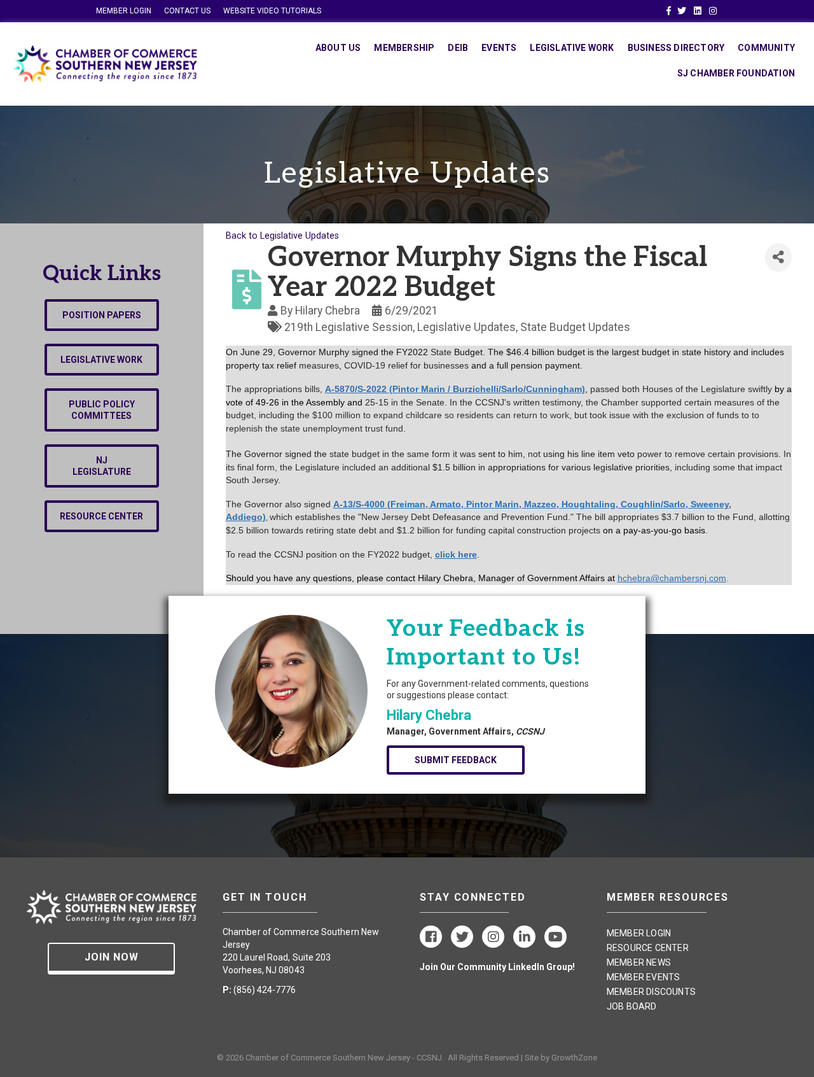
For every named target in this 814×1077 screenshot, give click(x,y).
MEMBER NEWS (639, 962)
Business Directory (676, 48)
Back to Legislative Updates (282, 235)
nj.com (713, 578)
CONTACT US (187, 10)
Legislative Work (572, 48)
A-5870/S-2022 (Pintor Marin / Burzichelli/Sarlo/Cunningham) (455, 389)
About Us (338, 48)
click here (456, 554)
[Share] (778, 257)
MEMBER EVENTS (643, 977)
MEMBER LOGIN (123, 10)
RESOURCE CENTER (648, 948)
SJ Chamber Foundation (736, 73)
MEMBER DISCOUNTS (651, 992)
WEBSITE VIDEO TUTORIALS (272, 10)
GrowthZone (574, 1057)
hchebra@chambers (658, 578)
